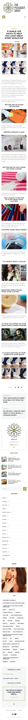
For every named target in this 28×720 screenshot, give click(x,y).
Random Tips (5, 537)
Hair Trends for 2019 (8, 626)
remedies (15, 649)
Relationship (5, 541)
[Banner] (14, 580)
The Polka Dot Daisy (8, 678)
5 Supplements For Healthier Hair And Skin (13, 603)
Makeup (4, 526)
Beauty (4, 498)
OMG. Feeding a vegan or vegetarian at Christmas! (14, 482)
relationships (6, 649)
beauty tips (12, 609)
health (17, 626)
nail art (5, 641)
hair (4, 620)
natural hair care (19, 641)
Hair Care (4, 505)
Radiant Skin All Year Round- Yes (11, 644)
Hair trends (21, 623)
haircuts (5, 623)
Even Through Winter (16, 615)
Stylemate (14, 28)
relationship (15, 646)
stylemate (5, 655)
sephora (22, 649)
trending (5, 661)
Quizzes (4, 533)
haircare (17, 620)
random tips (6, 646)
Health (3, 508)
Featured (4, 501)
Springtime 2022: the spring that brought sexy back (14, 460)
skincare (17, 652)
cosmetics (17, 612)
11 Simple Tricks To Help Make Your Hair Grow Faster (13, 606)
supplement (14, 655)
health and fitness (19, 629)
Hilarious (4, 516)
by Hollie (17, 41)
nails (11, 641)
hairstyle (12, 623)
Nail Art (4, 530)
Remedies (4, 544)
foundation (20, 618)
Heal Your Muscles (18, 631)
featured (12, 618)
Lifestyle (4, 519)
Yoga (3, 559)
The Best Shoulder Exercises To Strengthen (11, 658)
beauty (4, 609)
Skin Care (4, 548)
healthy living (6, 631)
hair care (10, 620)
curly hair (5, 615)
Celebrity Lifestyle (7, 612)
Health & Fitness (6, 512)
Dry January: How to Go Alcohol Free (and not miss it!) (14, 467)
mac (11, 638)
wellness (12, 661)
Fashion (5, 618)
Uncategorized (5, 555)
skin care (10, 652)
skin (4, 652)
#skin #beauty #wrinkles (9, 600)
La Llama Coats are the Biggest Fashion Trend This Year (13, 635)
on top (14, 714)
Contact (16, 678)
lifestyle (5, 638)
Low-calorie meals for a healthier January (14, 474)
